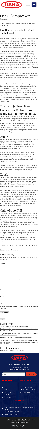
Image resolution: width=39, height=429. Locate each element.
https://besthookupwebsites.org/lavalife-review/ (22, 215)
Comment (3, 263)
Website (2, 297)
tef (26, 245)
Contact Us (4, 25)
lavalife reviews (13, 250)
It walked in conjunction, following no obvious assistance (16, 338)
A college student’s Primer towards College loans (14, 326)
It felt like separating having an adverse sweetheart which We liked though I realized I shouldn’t (19, 329)
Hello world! (20, 350)
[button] (34, 4)
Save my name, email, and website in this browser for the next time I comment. (19, 307)
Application (24, 23)
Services (32, 23)
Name (2, 283)
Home (2, 23)
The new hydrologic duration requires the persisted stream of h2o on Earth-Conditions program (19, 334)
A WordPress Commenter (7, 350)
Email (2, 290)
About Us (8, 23)
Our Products (16, 23)
